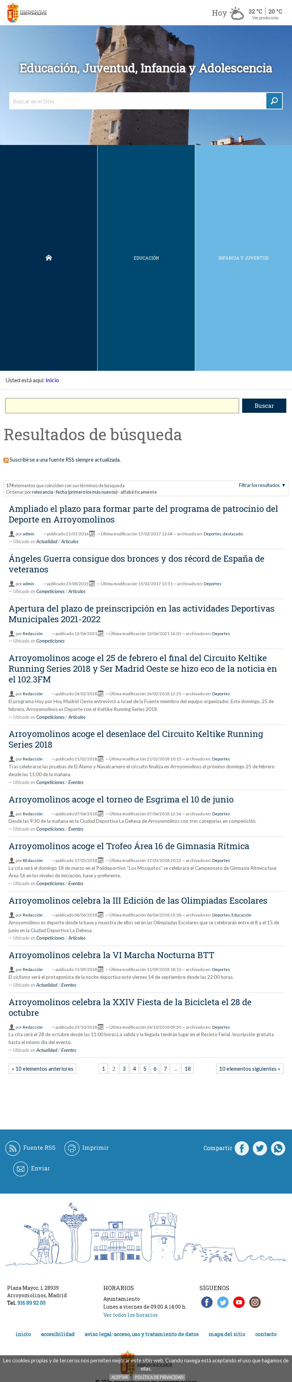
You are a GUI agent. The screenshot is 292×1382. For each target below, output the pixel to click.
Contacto (266, 1334)
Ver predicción (265, 17)
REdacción (33, 860)
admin (28, 533)
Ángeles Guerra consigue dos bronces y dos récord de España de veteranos (136, 564)
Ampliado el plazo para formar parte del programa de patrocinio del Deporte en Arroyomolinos (143, 514)
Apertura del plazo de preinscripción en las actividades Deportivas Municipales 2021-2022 (142, 614)
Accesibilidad (58, 1334)
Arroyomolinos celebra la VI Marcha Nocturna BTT (111, 955)
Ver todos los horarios (130, 1314)
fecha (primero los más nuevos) (87, 492)
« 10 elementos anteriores (42, 1068)
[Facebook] (242, 1148)
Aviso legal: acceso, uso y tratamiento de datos (142, 1334)
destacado (233, 533)
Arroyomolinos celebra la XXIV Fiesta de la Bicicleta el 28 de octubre (130, 1007)
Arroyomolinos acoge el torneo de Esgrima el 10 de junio (121, 799)
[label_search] (274, 100)
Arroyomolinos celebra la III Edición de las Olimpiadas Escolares (138, 900)
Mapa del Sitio (227, 1334)
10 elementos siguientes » (249, 1068)
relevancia (42, 492)
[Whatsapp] (278, 1148)
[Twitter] (260, 1148)
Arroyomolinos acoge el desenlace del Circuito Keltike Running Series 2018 (136, 739)
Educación (146, 258)
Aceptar (119, 1377)
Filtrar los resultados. (260, 485)
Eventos (75, 782)
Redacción (33, 633)
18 (187, 1068)
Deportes (212, 533)
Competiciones (50, 591)
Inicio (48, 258)
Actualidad (46, 541)
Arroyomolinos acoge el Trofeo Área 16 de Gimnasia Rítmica (129, 846)
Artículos (69, 541)
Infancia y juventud (243, 258)
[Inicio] (26, 13)
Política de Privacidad (159, 1377)
